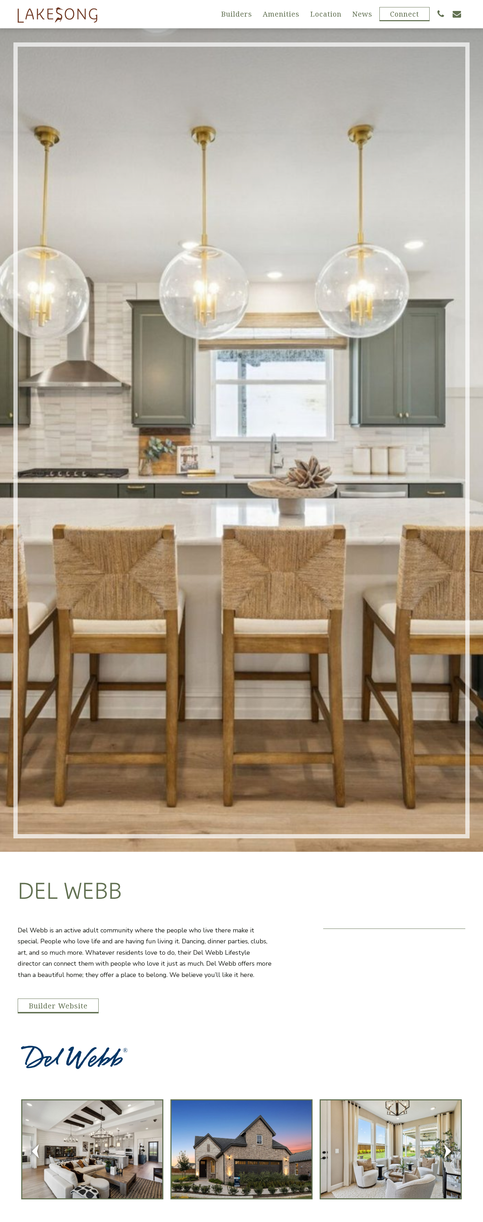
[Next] (448, 1151)
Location (326, 14)
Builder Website (58, 1006)
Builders (236, 14)
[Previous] (35, 1151)
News (362, 14)
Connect (404, 14)
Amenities (281, 14)
